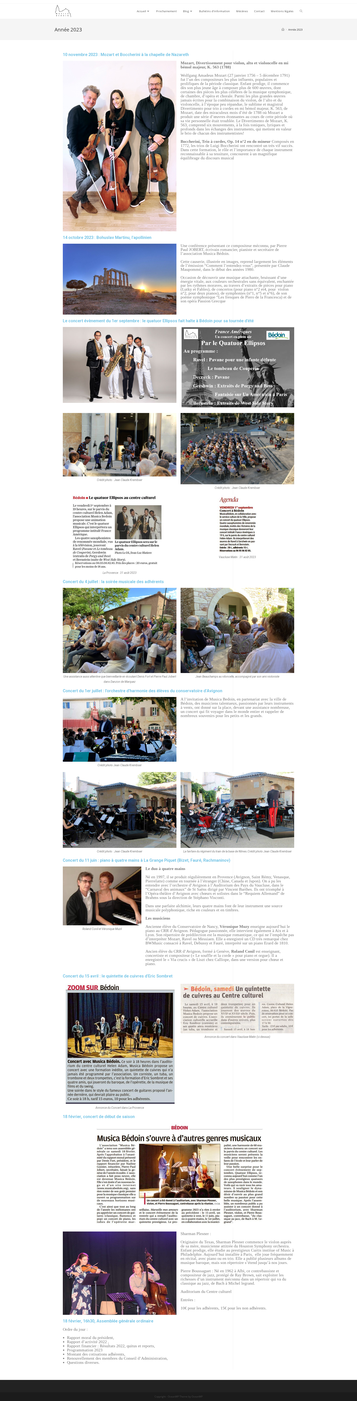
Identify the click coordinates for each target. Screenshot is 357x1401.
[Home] (283, 29)
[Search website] (301, 11)
